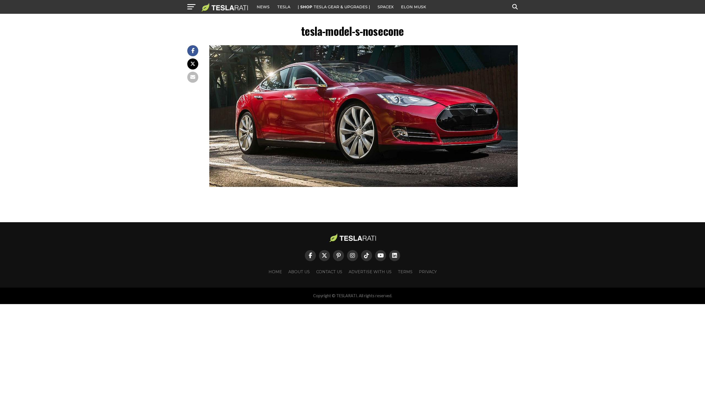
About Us (299, 271)
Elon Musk (413, 6)
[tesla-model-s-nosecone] (363, 185)
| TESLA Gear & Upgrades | (334, 6)
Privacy (428, 271)
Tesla (283, 6)
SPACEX (386, 6)
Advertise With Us (370, 271)
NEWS (263, 6)
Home (275, 271)
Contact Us (329, 271)
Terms (405, 271)
